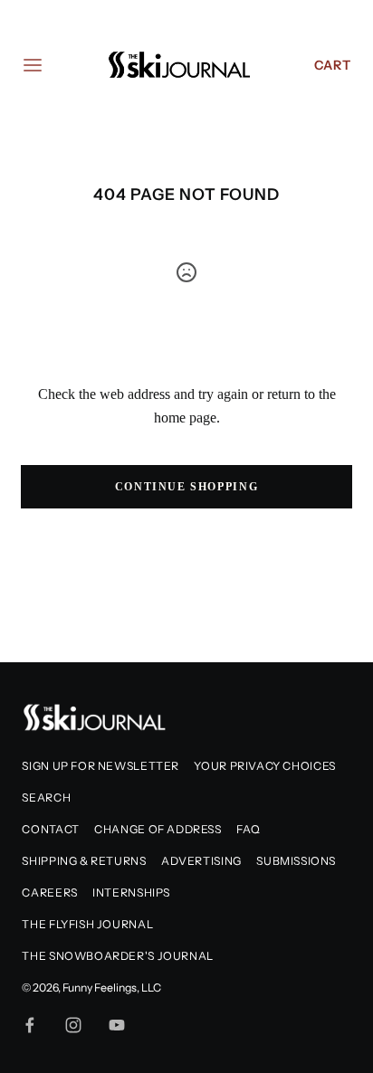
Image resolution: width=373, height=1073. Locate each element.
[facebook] (30, 1025)
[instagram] (73, 1025)
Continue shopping (186, 486)
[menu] (32, 65)
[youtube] (117, 1025)
